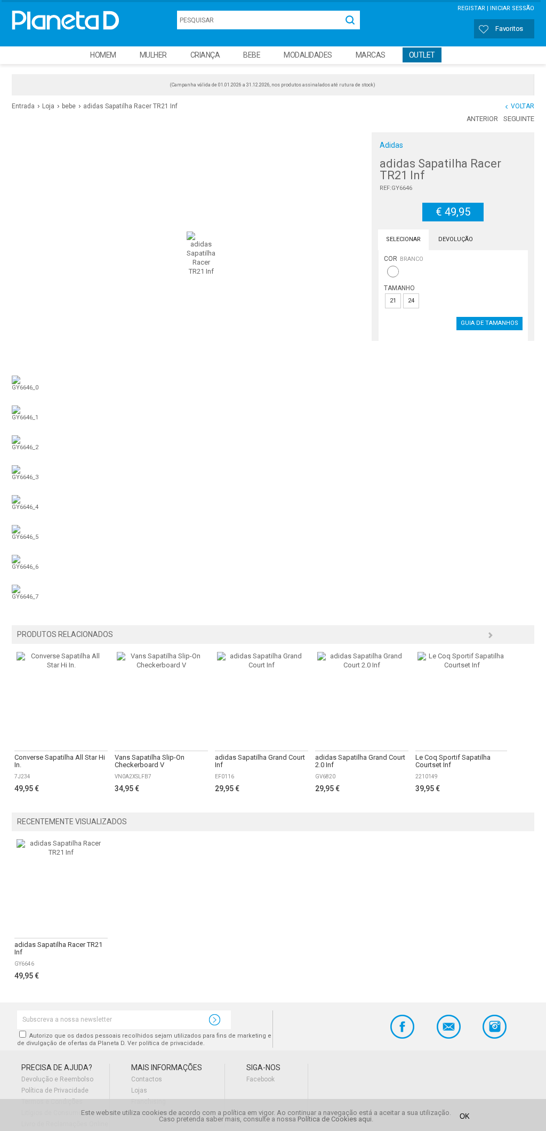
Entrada (23, 106)
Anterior (482, 119)
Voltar (522, 106)
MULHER (153, 55)
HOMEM (103, 55)
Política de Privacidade (55, 1090)
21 (393, 300)
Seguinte (518, 119)
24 (411, 300)
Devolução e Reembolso (57, 1079)
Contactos (146, 1079)
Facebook (260, 1079)
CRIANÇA (205, 55)
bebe (69, 106)
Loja (48, 106)
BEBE (251, 55)
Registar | (472, 8)
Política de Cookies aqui (335, 1119)
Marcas (371, 55)
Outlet (422, 55)
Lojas (139, 1090)
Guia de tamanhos (489, 323)
